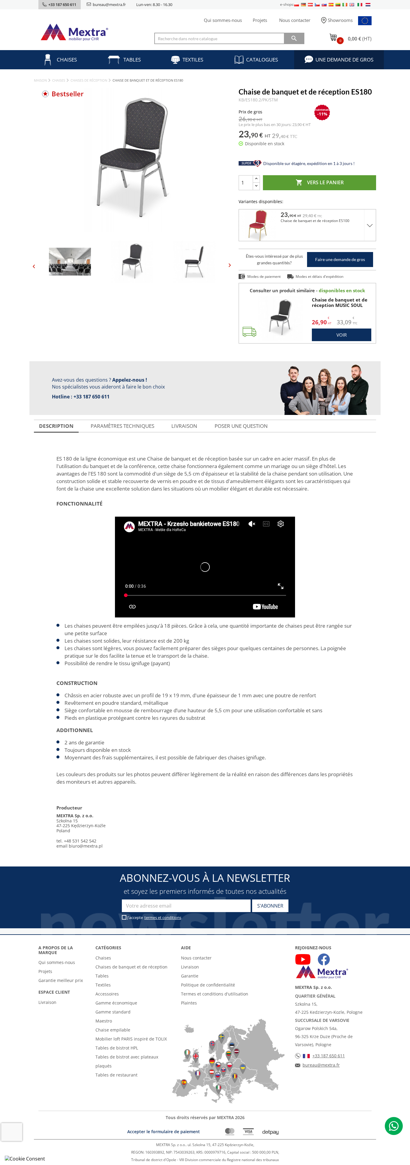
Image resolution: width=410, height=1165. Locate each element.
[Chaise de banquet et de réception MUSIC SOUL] (280, 317)
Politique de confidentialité (208, 985)
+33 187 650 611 (92, 396)
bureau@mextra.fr (109, 4)
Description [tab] (56, 425)
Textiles (192, 59)
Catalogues (262, 59)
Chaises (67, 59)
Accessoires (107, 994)
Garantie (189, 976)
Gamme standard (113, 1012)
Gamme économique (116, 1003)
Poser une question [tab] (241, 425)
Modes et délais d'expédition (319, 276)
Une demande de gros (344, 59)
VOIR (341, 335)
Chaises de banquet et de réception (131, 967)
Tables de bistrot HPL (116, 1048)
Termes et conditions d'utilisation (214, 994)
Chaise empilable (112, 1030)
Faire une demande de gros (340, 259)
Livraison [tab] (184, 425)
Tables (132, 59)
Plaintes (189, 1003)
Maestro (103, 1021)
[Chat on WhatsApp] (394, 1126)
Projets (260, 20)
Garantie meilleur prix (60, 980)
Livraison (47, 1002)
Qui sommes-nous (223, 20)
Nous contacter (294, 20)
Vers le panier (320, 182)
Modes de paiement (264, 276)
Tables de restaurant (116, 1075)
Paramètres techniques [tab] (122, 425)
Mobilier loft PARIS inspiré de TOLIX (131, 1039)
